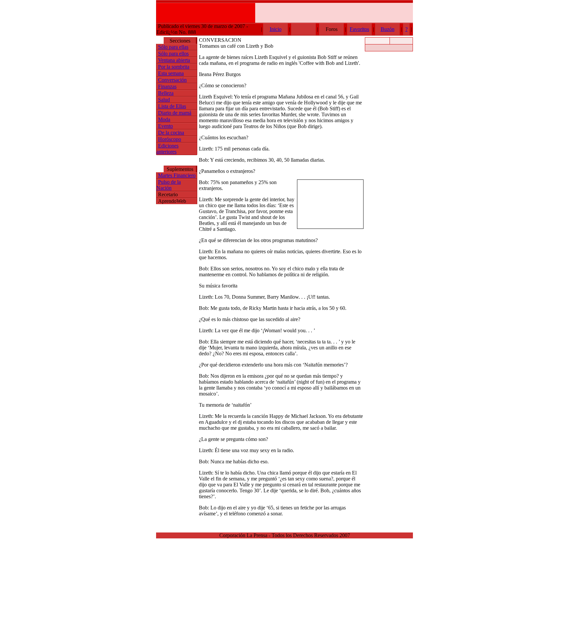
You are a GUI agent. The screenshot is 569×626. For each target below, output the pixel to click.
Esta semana (171, 73)
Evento (165, 126)
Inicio (276, 29)
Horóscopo (169, 139)
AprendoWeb (172, 201)
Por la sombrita (173, 66)
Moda (164, 119)
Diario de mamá (174, 113)
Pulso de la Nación (168, 185)
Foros (332, 29)
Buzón (387, 29)
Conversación (172, 80)
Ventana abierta (174, 60)
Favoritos (359, 29)
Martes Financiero (177, 175)
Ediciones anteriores (167, 148)
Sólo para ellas (173, 47)
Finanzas (167, 86)
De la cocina (171, 132)
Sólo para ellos (173, 53)
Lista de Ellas (172, 106)
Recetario (168, 194)
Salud (164, 99)
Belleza (166, 93)
